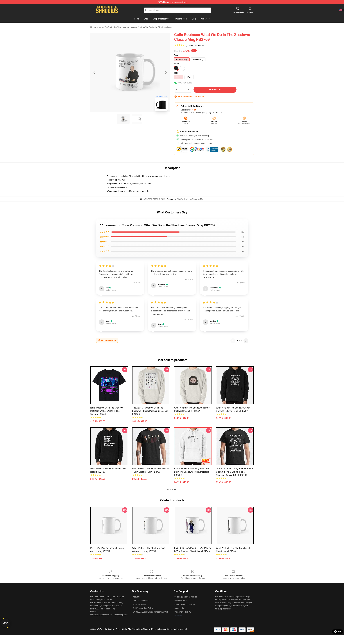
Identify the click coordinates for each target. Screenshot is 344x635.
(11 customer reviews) (195, 45)
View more (172, 489)
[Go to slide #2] (137, 119)
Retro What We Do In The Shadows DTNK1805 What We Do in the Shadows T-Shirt (106, 410)
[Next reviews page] (245, 340)
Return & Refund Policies (184, 604)
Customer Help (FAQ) (183, 612)
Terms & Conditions (141, 601)
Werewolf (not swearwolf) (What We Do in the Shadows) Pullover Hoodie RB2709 (191, 471)
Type (176, 55)
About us (136, 597)
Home (93, 27)
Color (176, 64)
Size (176, 73)
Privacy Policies (139, 604)
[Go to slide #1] (123, 119)
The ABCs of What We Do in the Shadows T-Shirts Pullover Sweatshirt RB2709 (150, 410)
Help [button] (339, 632)
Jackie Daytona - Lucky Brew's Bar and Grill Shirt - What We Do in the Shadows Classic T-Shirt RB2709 (234, 471)
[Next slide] (166, 72)
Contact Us (179, 608)
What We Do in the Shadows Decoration (118, 27)
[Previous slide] (94, 72)
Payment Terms (180, 601)
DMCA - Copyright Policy (143, 608)
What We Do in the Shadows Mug (156, 27)
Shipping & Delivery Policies (185, 597)
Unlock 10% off (5, 623)
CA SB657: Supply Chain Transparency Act (150, 612)
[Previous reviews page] (232, 340)
